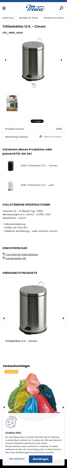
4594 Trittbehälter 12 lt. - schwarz (39, 165)
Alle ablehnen (17, 458)
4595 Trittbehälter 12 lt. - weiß (37, 185)
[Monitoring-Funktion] (49, 137)
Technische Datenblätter (21, 254)
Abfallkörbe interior (54, 17)
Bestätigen (40, 459)
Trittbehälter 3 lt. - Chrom (21, 341)
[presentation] (5, 60)
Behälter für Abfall (28, 17)
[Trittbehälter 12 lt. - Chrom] (33, 60)
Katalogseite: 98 (15, 258)
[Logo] (33, 8)
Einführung (7, 17)
